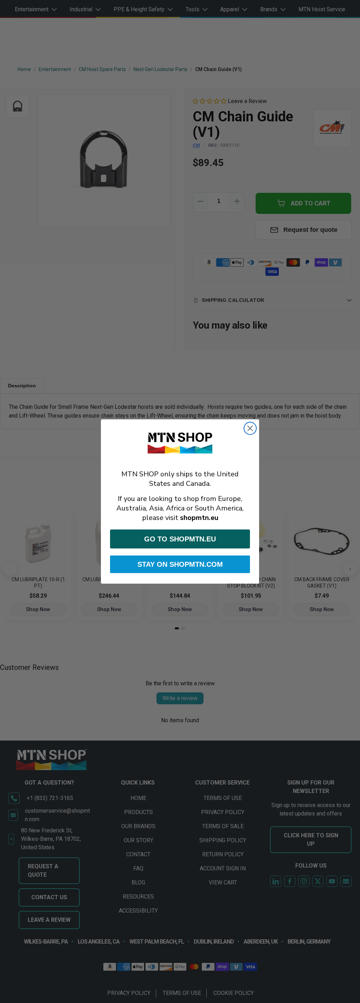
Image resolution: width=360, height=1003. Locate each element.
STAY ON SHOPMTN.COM (180, 564)
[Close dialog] (250, 428)
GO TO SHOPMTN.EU (180, 539)
